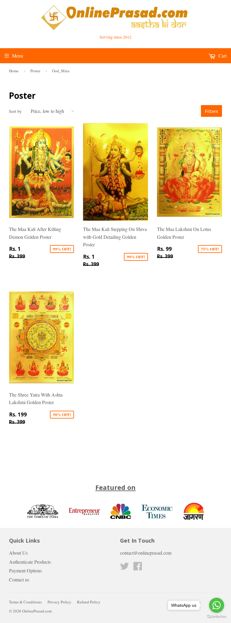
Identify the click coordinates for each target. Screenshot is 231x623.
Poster (35, 70)
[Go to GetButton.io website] (216, 617)
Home (14, 70)
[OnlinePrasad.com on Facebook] (137, 568)
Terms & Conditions (25, 602)
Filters (211, 111)
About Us (18, 553)
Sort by (15, 111)
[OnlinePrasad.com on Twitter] (124, 568)
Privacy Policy (59, 602)
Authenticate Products (30, 562)
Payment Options (25, 570)
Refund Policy (88, 602)
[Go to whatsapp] (216, 605)
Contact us (19, 579)
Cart (221, 55)
